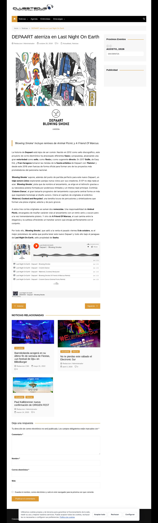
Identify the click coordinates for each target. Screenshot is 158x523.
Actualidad (67, 43)
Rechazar (115, 514)
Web (14, 481)
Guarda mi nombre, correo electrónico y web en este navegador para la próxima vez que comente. (54, 492)
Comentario (17, 434)
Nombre (16, 458)
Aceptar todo (99, 514)
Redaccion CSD (23, 366)
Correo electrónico (20, 470)
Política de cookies (67, 517)
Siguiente (91, 306)
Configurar (130, 514)
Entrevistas (45, 19)
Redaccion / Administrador (24, 43)
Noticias (22, 19)
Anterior (20, 306)
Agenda (34, 19)
